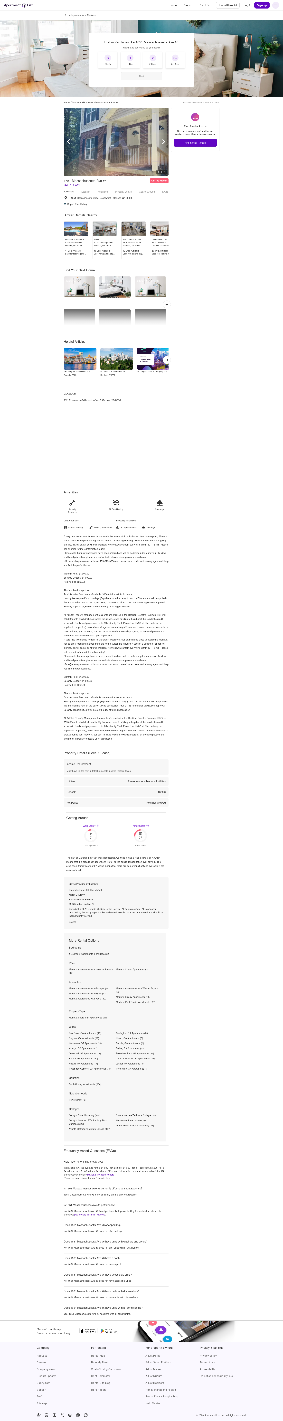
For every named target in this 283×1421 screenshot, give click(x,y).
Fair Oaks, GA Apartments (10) (85, 1033)
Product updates (47, 1376)
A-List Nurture (153, 1376)
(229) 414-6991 (72, 184)
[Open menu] (275, 5)
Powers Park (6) (77, 1099)
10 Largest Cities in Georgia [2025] (152, 371)
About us (42, 1355)
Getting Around (147, 191)
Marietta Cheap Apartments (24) (133, 969)
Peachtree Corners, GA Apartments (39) (90, 1068)
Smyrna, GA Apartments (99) (84, 1038)
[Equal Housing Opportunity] (39, 1415)
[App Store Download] (88, 1331)
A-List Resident (154, 1383)
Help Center (152, 1403)
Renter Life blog (100, 1383)
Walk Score (89, 825)
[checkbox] (107, 60)
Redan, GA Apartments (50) (83, 1058)
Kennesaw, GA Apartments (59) (85, 1043)
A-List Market (153, 1369)
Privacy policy (208, 1355)
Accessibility (207, 1369)
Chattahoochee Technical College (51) (136, 1115)
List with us (226, 5)
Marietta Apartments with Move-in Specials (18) (91, 971)
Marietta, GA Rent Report (100, 1174)
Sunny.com (43, 1383)
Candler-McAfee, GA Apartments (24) (135, 1058)
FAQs (165, 191)
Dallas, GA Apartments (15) (130, 1048)
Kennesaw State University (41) (132, 1120)
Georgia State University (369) (84, 1115)
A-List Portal (152, 1355)
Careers (41, 1362)
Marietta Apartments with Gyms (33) (87, 993)
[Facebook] (54, 1415)
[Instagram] (78, 1415)
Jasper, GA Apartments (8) (130, 1063)
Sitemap (42, 1403)
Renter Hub (98, 1355)
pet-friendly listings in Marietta (89, 1214)
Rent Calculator (100, 1376)
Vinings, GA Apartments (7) (83, 1048)
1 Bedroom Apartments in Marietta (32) (89, 953)
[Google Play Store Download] (109, 1331)
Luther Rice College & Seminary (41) (135, 1125)
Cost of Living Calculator (106, 1369)
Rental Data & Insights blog (162, 1396)
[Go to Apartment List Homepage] (18, 5)
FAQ (39, 1396)
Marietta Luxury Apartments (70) (133, 996)
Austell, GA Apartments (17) (83, 1063)
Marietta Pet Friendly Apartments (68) (135, 1002)
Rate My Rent (99, 1362)
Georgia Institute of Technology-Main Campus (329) (88, 1122)
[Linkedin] (46, 1415)
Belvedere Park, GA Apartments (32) (135, 1053)
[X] (62, 1415)
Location (85, 191)
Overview (69, 191)
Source (72, 921)
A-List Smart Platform (158, 1362)
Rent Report (98, 1390)
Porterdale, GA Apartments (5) (132, 1068)
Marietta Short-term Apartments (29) (88, 1017)
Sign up (262, 5)
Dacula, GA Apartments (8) (130, 1043)
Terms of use (207, 1362)
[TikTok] (86, 1415)
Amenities (103, 191)
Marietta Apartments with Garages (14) (89, 988)
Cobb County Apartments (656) (85, 1084)
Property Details (123, 191)
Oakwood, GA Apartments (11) (85, 1053)
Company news (46, 1369)
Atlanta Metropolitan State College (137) (90, 1128)
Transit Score (139, 825)
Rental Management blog (160, 1390)
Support (41, 1390)
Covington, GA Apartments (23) (132, 1033)
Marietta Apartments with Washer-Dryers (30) (137, 990)
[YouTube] (70, 1415)
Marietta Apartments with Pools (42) (87, 998)
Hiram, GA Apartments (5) (129, 1038)
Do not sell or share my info (216, 1376)
